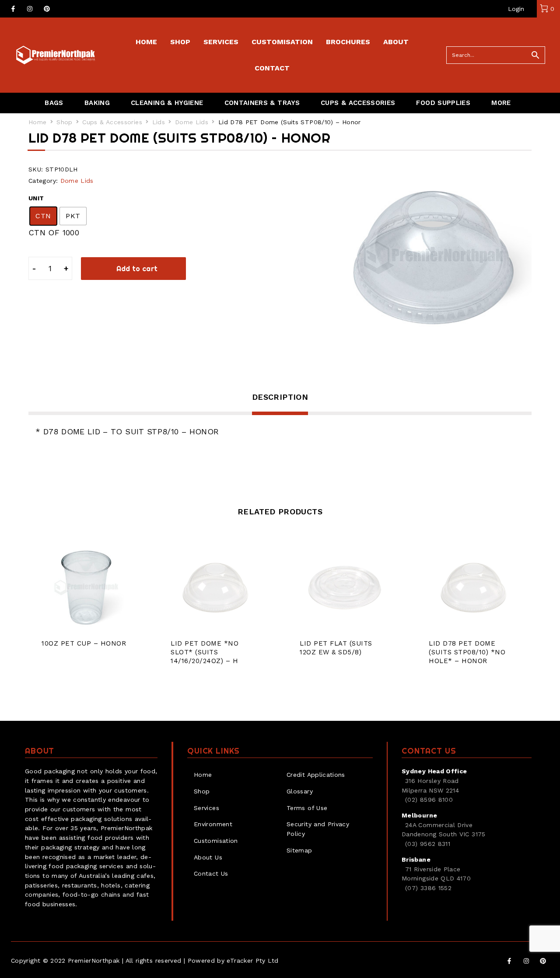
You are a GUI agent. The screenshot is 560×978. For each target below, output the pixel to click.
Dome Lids (191, 122)
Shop (64, 122)
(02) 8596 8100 (429, 799)
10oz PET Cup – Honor (84, 643)
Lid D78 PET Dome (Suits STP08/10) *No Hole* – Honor (467, 652)
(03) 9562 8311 (427, 843)
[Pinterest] (47, 9)
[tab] (280, 403)
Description (280, 397)
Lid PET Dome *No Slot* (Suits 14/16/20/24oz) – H (204, 652)
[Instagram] (30, 9)
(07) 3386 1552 (428, 887)
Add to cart (137, 268)
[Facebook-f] (13, 9)
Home (37, 122)
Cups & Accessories (112, 122)
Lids (158, 122)
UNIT (36, 198)
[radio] (43, 216)
